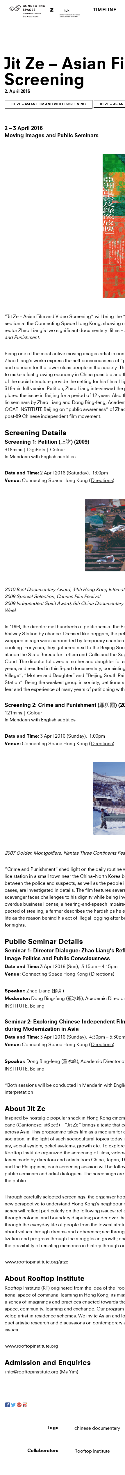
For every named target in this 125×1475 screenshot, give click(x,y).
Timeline (105, 10)
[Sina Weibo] (25, 1404)
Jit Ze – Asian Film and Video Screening (48, 104)
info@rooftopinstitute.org (31, 1372)
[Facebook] (7, 1404)
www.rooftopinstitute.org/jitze (36, 1262)
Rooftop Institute (92, 1451)
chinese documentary (97, 1428)
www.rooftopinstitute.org (31, 1346)
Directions (102, 480)
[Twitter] (13, 1404)
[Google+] (19, 1404)
